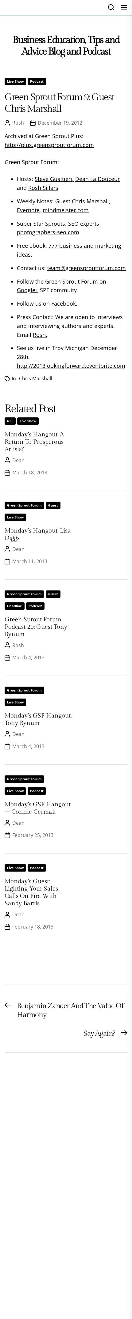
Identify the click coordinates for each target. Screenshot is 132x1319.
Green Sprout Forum (24, 505)
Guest (53, 505)
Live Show (15, 81)
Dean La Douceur (97, 179)
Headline (14, 606)
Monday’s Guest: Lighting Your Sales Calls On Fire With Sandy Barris (31, 892)
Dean (18, 460)
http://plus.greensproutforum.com (49, 145)
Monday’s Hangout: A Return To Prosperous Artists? (34, 442)
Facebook (63, 303)
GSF (10, 421)
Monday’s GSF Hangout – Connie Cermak (38, 808)
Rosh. (40, 334)
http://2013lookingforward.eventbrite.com (71, 365)
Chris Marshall (90, 201)
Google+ (27, 290)
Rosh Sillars (43, 187)
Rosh (18, 122)
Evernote (28, 210)
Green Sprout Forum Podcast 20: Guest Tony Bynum (36, 627)
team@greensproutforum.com (86, 268)
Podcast (37, 81)
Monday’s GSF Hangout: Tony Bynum (38, 719)
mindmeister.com (66, 210)
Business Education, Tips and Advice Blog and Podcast (66, 45)
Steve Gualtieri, (54, 179)
